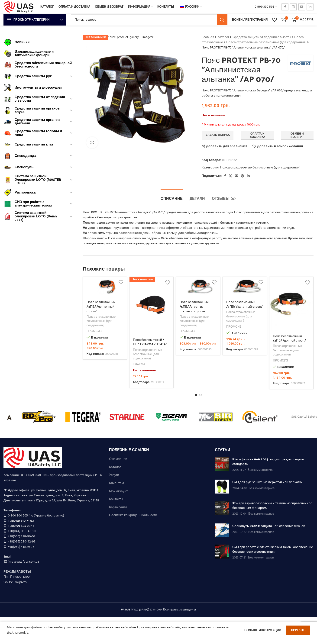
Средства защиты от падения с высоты (262, 37)
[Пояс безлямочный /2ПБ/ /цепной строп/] (291, 304)
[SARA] (73, 417)
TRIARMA (139, 364)
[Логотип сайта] (19, 7)
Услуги (114, 475)
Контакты (116, 499)
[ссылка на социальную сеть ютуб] (301, 6)
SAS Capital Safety (29, 417)
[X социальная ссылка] (230, 176)
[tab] (172, 196)
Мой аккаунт (118, 491)
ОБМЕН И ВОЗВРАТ (297, 135)
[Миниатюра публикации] (222, 464)
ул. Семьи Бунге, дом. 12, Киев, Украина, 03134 (64, 490)
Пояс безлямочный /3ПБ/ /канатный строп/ (244, 304)
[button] (196, 395)
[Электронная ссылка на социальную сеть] (236, 176)
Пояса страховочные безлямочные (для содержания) (266, 42)
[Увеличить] (92, 142)
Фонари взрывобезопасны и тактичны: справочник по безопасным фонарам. (272, 505)
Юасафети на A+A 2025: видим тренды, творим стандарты (268, 461)
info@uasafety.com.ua (23, 562)
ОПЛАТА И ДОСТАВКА (257, 135)
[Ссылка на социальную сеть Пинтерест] (242, 176)
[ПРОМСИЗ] (250, 417)
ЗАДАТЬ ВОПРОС (218, 135)
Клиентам (116, 483)
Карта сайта (118, 507)
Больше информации (263, 630)
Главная (208, 37)
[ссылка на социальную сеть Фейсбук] (284, 6)
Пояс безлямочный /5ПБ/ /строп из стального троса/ (194, 306)
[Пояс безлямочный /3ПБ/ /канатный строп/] (245, 287)
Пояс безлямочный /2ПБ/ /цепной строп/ (289, 338)
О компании (118, 459)
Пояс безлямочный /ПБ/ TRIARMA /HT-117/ (150, 342)
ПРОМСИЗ (94, 331)
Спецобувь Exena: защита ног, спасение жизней (268, 526)
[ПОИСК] (222, 19)
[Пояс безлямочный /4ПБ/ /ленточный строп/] (105, 287)
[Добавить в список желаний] (121, 282)
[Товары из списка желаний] (274, 19)
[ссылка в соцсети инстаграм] (293, 6)
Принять (298, 630)
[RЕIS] (118, 417)
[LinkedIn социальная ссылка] (310, 6)
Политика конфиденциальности (133, 515)
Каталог (223, 37)
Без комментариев (260, 470)
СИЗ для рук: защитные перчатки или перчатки (267, 482)
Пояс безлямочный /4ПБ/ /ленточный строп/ (101, 306)
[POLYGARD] (206, 417)
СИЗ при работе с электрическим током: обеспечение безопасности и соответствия (272, 549)
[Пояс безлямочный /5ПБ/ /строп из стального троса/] (198, 287)
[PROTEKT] (162, 417)
